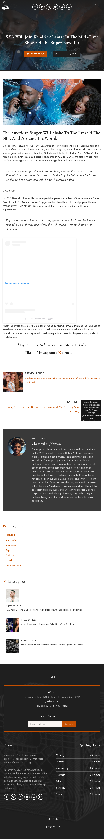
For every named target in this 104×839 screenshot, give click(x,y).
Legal (47, 819)
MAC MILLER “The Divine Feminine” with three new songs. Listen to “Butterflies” (44, 609)
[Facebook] (35, 7)
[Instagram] (48, 7)
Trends (9, 560)
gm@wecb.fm (52, 701)
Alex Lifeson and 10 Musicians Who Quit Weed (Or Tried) (48, 624)
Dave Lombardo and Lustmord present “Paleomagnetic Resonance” (52, 644)
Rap (8, 550)
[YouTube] (55, 7)
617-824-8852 (60, 706)
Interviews (11, 540)
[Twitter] (42, 7)
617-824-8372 (44, 706)
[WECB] (5, 5)
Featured (10, 535)
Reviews (10, 555)
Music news (38, 53)
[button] (95, 5)
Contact (55, 819)
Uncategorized (13, 565)
